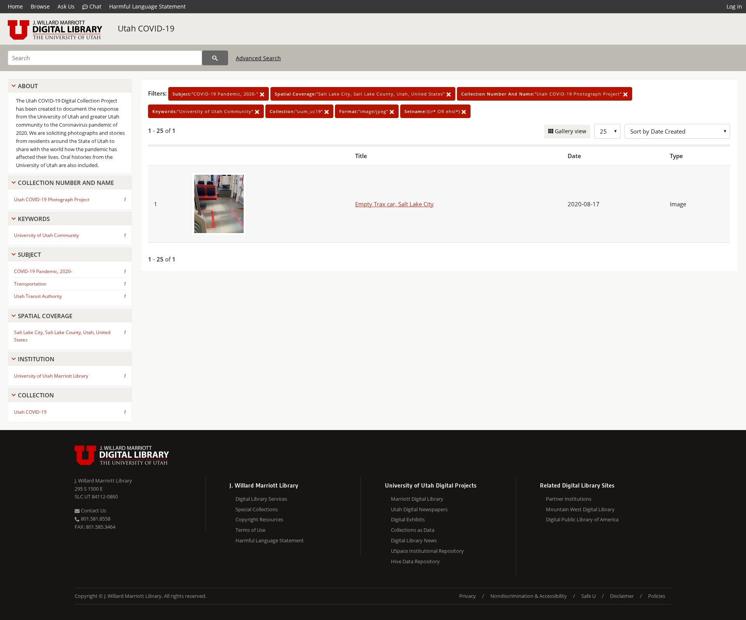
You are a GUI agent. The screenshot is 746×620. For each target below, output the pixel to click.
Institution (36, 359)
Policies (656, 595)
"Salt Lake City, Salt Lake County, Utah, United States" (360, 94)
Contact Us (93, 510)
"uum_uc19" (297, 111)
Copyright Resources (259, 519)
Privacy (467, 595)
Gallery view (569, 131)
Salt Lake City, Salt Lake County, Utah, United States (62, 336)
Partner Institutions (568, 498)
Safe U (588, 595)
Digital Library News (414, 540)
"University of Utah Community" (203, 111)
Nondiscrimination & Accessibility (528, 595)
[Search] (215, 58)
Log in (734, 6)
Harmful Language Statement (147, 6)
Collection (36, 395)
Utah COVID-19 (146, 28)
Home (15, 6)
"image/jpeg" (364, 111)
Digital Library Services (261, 498)
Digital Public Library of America (582, 519)
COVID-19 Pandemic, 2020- (43, 271)
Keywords (34, 219)
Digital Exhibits (408, 519)
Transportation (30, 283)
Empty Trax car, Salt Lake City (394, 204)
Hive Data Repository (415, 561)
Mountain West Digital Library (580, 509)
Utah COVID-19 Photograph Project (51, 199)
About (28, 86)
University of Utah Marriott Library (51, 376)
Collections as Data (412, 529)
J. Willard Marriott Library (103, 480)
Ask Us (66, 6)
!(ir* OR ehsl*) (433, 111)
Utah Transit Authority (38, 296)
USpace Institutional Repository (427, 550)
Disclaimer (622, 595)
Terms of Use (250, 529)
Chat (94, 6)
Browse (40, 6)
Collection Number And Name (66, 182)
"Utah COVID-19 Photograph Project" (542, 94)
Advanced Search (258, 58)
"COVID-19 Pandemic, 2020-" (216, 94)
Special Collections (256, 509)
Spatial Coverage (45, 316)
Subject (29, 254)
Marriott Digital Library (417, 498)
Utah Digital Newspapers (419, 509)
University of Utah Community (46, 235)
